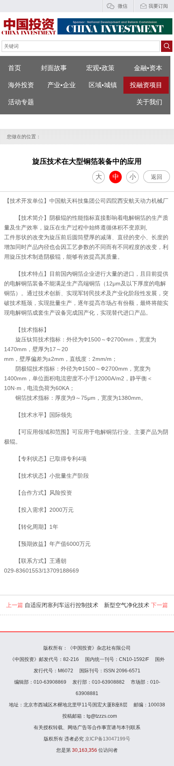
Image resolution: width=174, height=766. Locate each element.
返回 (156, 177)
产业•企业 (61, 85)
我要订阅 (158, 6)
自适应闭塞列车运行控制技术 (52, 605)
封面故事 (54, 67)
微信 (122, 6)
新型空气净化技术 (136, 605)
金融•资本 (148, 67)
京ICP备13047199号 (107, 739)
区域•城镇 (103, 85)
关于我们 (149, 102)
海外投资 (21, 85)
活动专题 (21, 102)
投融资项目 (146, 85)
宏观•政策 (100, 67)
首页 (14, 67)
